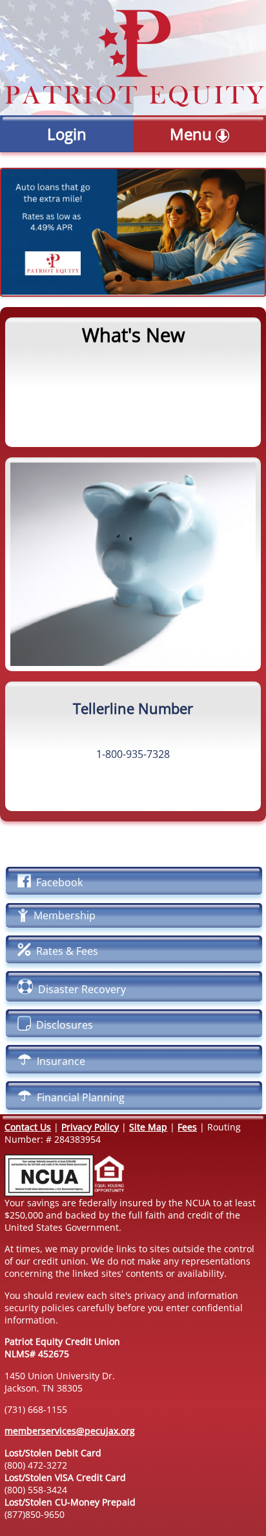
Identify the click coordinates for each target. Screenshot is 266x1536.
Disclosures (62, 1025)
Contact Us (28, 1127)
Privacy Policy (90, 1127)
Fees (187, 1127)
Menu (193, 133)
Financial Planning (78, 1097)
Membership (62, 915)
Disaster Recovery (79, 989)
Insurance (58, 1061)
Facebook (57, 882)
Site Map (148, 1127)
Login (67, 133)
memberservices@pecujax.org (70, 1431)
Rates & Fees (64, 951)
